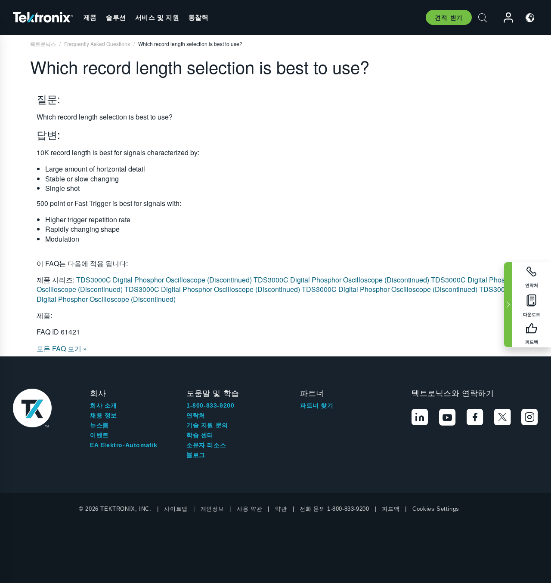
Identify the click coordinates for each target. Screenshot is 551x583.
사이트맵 (175, 509)
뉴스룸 (99, 425)
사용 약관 (249, 509)
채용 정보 (103, 415)
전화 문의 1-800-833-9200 (334, 509)
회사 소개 (103, 405)
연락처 (195, 415)
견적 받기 (449, 17)
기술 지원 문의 (207, 425)
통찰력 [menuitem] (199, 17)
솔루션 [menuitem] (116, 17)
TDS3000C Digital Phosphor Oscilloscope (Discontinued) (165, 280)
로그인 (504, 18)
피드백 (390, 509)
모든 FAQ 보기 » (62, 348)
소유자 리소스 (206, 445)
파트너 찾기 (317, 405)
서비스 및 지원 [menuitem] (157, 17)
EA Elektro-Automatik (124, 445)
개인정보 (212, 509)
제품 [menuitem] (90, 17)
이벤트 (99, 435)
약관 (281, 509)
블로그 (195, 454)
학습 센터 (200, 435)
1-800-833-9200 (210, 405)
